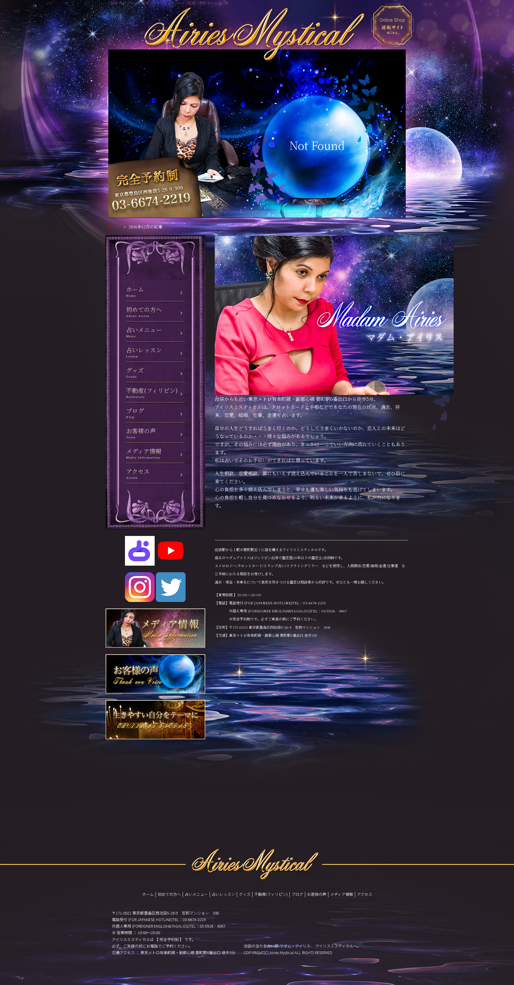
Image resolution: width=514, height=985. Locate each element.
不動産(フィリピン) (271, 894)
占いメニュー (196, 894)
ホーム (114, 227)
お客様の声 (316, 894)
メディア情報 (341, 894)
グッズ (244, 894)
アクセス (364, 894)
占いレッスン (223, 894)
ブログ (297, 894)
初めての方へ (169, 894)
